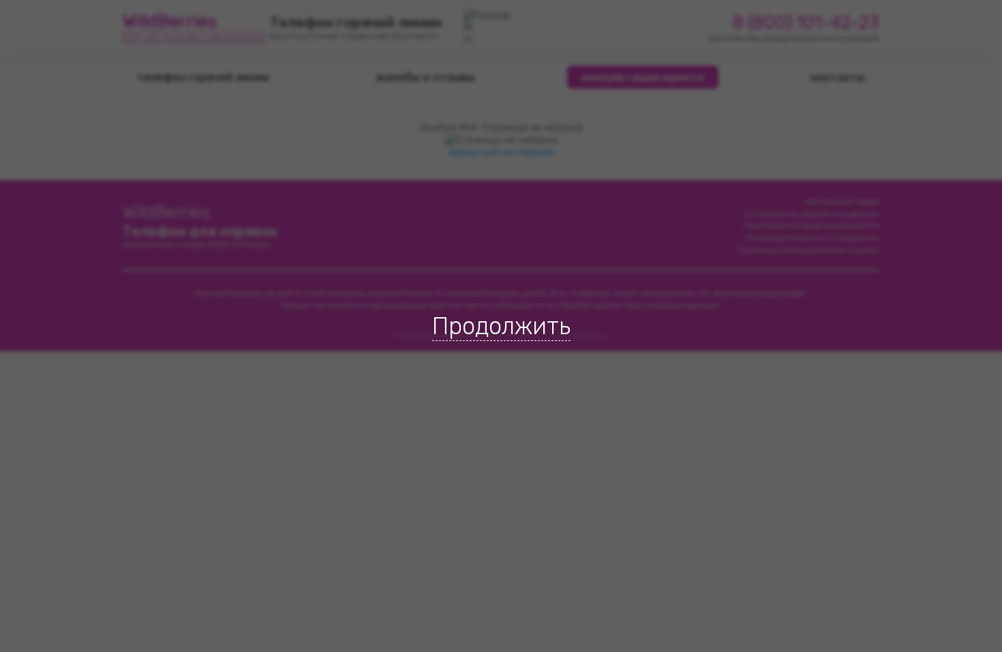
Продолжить (501, 326)
